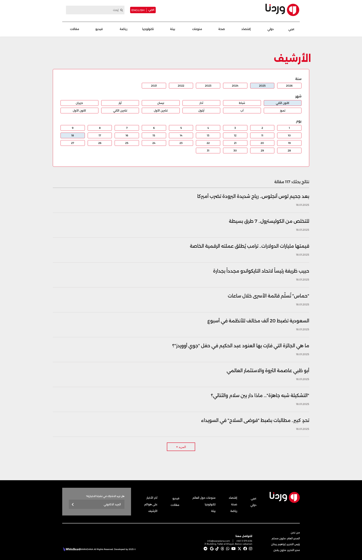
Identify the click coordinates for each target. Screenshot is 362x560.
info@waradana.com (218, 540)
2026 (289, 85)
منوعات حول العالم (204, 497)
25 (126, 143)
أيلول (201, 110)
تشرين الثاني (120, 110)
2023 (208, 85)
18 (72, 135)
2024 (235, 85)
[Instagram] (250, 549)
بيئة (172, 29)
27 (72, 143)
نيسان (160, 103)
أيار (120, 103)
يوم (298, 121)
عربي (151, 9)
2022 (181, 85)
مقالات (74, 29)
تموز (282, 110)
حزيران (79, 103)
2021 (154, 85)
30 (235, 150)
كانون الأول (79, 110)
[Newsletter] (73, 504)
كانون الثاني (282, 103)
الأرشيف (152, 511)
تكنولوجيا (148, 29)
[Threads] (222, 549)
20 (262, 143)
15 (154, 135)
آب (242, 110)
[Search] (121, 10)
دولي (270, 29)
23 (181, 143)
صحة (221, 29)
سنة (298, 79)
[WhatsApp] (227, 549)
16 (127, 135)
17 (100, 135)
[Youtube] (233, 549)
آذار (201, 103)
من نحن (295, 532)
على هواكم (150, 504)
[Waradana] (282, 10)
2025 (262, 85)
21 (235, 143)
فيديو (99, 29)
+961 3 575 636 (244, 540)
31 (208, 150)
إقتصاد (246, 29)
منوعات (197, 29)
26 (99, 143)
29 (262, 150)
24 (153, 143)
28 (289, 150)
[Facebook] (245, 549)
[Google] (212, 549)
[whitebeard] (71, 549)
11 (262, 135)
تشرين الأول (161, 110)
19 (289, 143)
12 (235, 135)
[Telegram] (205, 549)
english (137, 10)
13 (208, 135)
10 (289, 135)
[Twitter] (239, 549)
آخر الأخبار (151, 497)
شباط (242, 103)
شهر (298, 96)
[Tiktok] (217, 549)
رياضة (123, 29)
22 (208, 143)
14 (181, 135)
